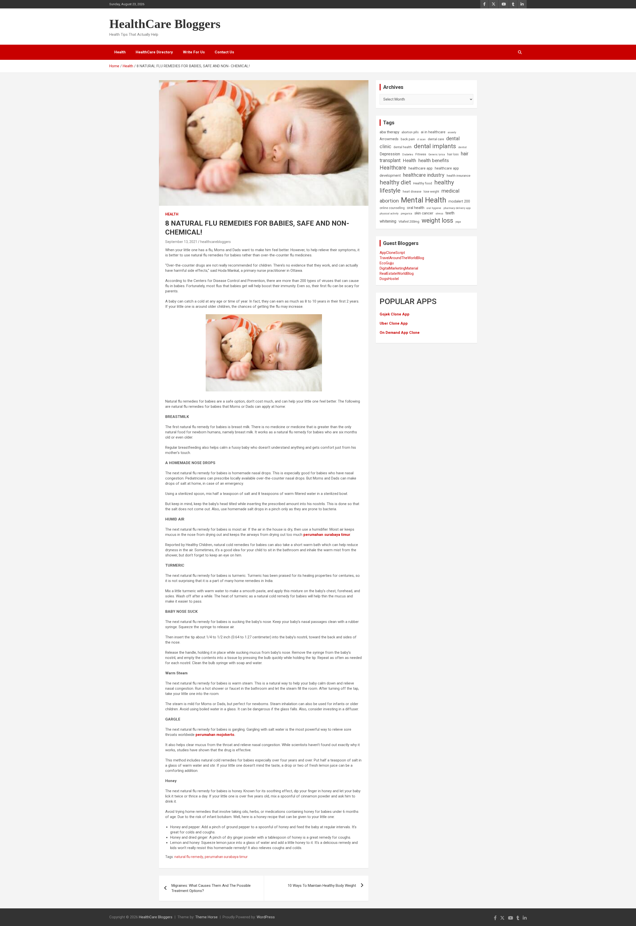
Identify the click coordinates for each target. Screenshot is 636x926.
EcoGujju (387, 263)
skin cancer (423, 213)
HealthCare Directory (154, 52)
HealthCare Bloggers (164, 24)
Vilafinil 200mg (408, 221)
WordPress (266, 917)
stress (439, 213)
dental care (436, 139)
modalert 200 (459, 201)
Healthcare (393, 168)
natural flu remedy (188, 857)
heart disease (412, 191)
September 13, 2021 (181, 242)
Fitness (420, 154)
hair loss (453, 154)
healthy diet (395, 182)
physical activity (389, 213)
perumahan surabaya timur (326, 534)
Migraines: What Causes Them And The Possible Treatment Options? (211, 888)
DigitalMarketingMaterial (399, 268)
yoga (458, 221)
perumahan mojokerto (215, 734)
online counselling (392, 208)
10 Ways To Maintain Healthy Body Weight (322, 885)
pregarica (406, 213)
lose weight (431, 191)
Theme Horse (206, 917)
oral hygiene (434, 208)
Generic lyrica (436, 154)
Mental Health (423, 200)
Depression (390, 154)
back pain (408, 139)
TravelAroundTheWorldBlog (402, 258)
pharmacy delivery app (457, 208)
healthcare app (420, 168)
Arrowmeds (389, 139)
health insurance (458, 175)
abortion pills (410, 132)
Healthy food (422, 183)
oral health (415, 208)
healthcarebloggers (215, 242)
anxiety (452, 132)
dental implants (435, 146)
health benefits (433, 160)
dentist (462, 147)
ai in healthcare (433, 132)
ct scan (421, 139)
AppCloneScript (392, 252)
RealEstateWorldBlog (397, 273)
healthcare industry (423, 175)
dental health (403, 147)
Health (120, 52)
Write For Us (194, 52)
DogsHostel (389, 278)
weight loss (437, 220)
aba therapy (389, 132)
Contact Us (224, 52)
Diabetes (407, 154)
